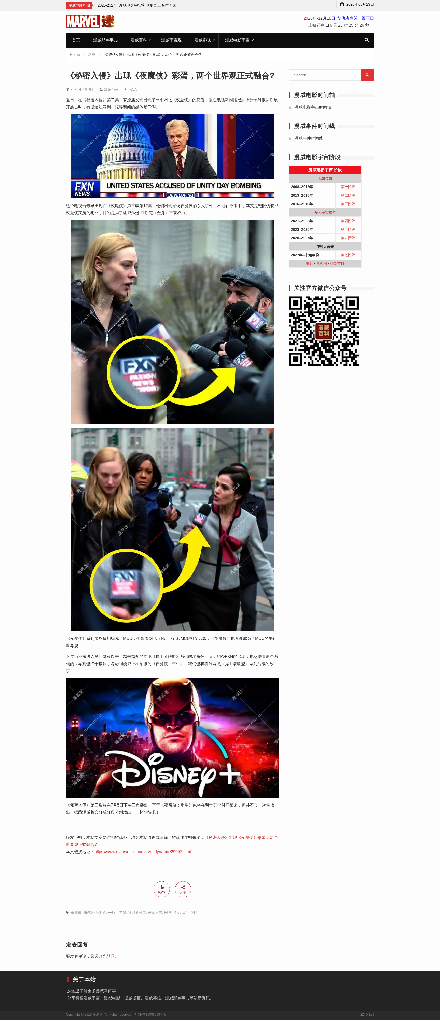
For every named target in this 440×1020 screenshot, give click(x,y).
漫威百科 (139, 40)
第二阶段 (348, 195)
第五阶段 (348, 229)
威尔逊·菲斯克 (95, 912)
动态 (133, 89)
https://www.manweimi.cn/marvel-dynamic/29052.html (142, 852)
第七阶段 (348, 255)
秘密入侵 (155, 912)
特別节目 (337, 264)
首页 (76, 40)
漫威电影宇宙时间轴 (313, 107)
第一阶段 (348, 187)
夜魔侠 (76, 912)
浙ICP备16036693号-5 (149, 1014)
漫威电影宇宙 (237, 40)
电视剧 (321, 264)
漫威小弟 (111, 89)
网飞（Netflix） (176, 912)
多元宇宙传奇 (325, 212)
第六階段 (348, 238)
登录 (111, 956)
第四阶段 (348, 221)
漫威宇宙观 (171, 40)
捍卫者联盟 (137, 912)
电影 (309, 264)
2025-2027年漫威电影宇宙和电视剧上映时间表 (137, 5)
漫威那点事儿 (105, 40)
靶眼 (194, 912)
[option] (137, 5)
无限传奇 (325, 178)
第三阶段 (348, 204)
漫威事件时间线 (309, 138)
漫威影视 (203, 40)
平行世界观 (117, 912)
